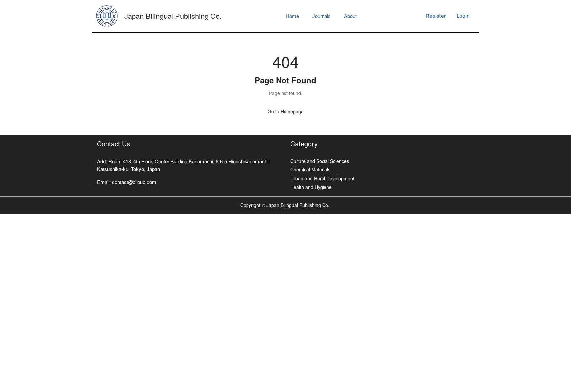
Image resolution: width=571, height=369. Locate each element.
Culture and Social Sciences (319, 161)
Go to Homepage (286, 111)
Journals (321, 15)
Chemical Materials (310, 169)
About (350, 15)
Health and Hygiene (311, 187)
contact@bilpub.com (134, 181)
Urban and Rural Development (322, 178)
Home (292, 15)
